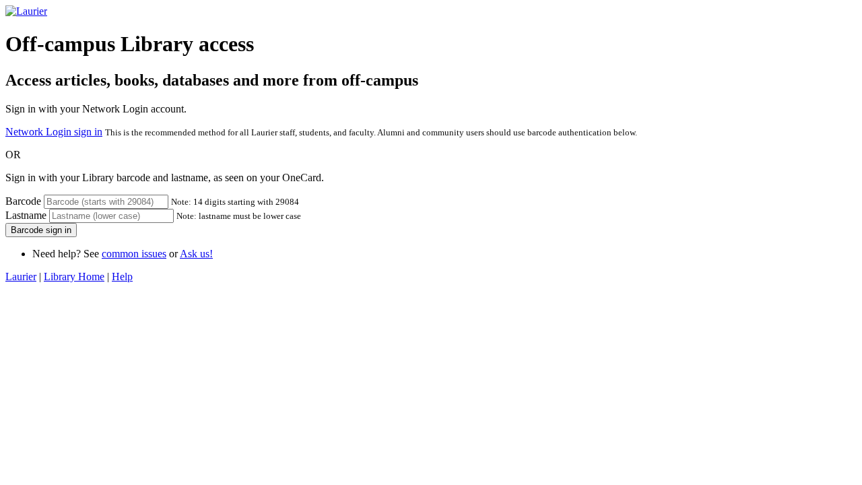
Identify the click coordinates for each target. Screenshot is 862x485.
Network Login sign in (53, 131)
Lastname (25, 215)
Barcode (23, 201)
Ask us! (196, 253)
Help (122, 276)
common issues (134, 253)
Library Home (74, 276)
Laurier (20, 276)
